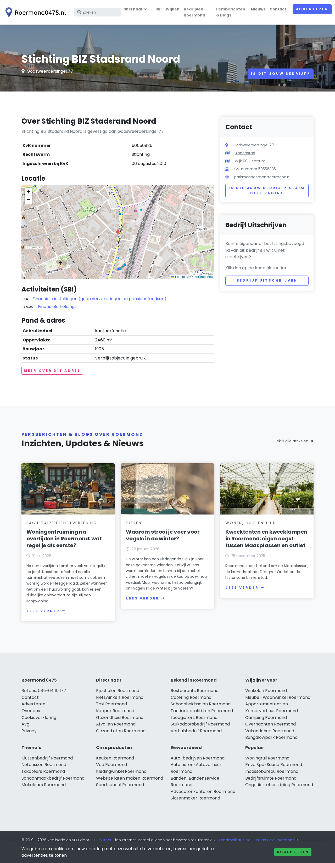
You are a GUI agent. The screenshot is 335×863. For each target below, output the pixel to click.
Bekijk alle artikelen (291, 441)
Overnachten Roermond (270, 724)
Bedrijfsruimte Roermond (271, 778)
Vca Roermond (111, 765)
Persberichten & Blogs (230, 12)
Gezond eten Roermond (121, 731)
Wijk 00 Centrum (250, 161)
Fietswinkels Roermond (119, 697)
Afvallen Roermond (116, 724)
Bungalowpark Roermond (271, 737)
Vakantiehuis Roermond (269, 731)
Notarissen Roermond (43, 765)
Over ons (30, 711)
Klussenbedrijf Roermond (47, 758)
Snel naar (133, 9)
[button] (117, 232)
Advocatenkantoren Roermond (203, 791)
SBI (158, 9)
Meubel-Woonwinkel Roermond (277, 697)
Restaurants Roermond (195, 691)
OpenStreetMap (201, 276)
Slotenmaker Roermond (195, 798)
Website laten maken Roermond (129, 778)
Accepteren (293, 852)
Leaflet (179, 276)
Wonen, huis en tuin (250, 522)
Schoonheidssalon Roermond (201, 704)
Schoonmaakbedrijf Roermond (53, 778)
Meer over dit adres (52, 370)
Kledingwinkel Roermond (121, 771)
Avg (25, 724)
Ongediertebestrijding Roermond (279, 785)
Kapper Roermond (115, 711)
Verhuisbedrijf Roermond (196, 731)
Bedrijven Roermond (194, 12)
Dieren (134, 522)
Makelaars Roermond (43, 785)
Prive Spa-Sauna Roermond (273, 765)
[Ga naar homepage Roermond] (34, 12)
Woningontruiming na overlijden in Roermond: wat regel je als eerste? (64, 538)
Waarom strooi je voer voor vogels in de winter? (163, 535)
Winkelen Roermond (266, 691)
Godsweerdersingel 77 (50, 71)
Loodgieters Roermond (194, 718)
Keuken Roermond (115, 758)
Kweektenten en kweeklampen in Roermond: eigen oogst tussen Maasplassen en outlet (266, 538)
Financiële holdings (57, 307)
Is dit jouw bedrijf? (280, 73)
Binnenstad (245, 153)
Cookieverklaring (38, 718)
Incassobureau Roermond (271, 771)
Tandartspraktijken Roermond (202, 711)
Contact (278, 9)
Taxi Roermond (111, 704)
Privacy (29, 731)
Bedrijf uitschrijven (267, 280)
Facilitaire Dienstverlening (61, 522)
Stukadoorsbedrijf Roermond (200, 724)
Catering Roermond (191, 697)
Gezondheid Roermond (119, 718)
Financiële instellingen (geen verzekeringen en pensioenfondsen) (99, 299)
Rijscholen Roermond (117, 691)
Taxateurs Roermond (43, 771)
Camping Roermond (266, 718)
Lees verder (43, 611)
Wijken (173, 9)
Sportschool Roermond (120, 785)
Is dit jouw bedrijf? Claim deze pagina (267, 190)
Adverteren (312, 9)
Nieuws (258, 9)
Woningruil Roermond (267, 758)
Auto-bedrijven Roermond (198, 758)
